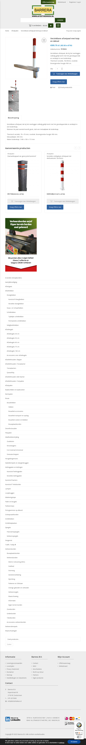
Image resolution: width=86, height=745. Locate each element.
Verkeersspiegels (12, 536)
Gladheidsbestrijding (12, 437)
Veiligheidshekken (13, 325)
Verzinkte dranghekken (16, 304)
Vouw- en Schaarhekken (15, 308)
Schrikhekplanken (11, 523)
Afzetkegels (9, 329)
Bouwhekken (11, 403)
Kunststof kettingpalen (14, 471)
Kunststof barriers (11, 480)
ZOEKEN (60, 20)
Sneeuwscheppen (13, 454)
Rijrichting (11, 579)
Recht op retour (38, 672)
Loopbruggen (9, 493)
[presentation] (75, 148)
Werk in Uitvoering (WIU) (16, 562)
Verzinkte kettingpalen (14, 476)
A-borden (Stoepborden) (13, 278)
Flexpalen (8, 433)
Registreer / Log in (75, 2)
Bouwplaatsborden (14, 424)
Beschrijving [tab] (13, 118)
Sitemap (9, 675)
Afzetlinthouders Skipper (13, 360)
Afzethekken (9, 291)
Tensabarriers (11, 368)
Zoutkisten (10, 441)
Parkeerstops (9, 506)
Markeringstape (10, 497)
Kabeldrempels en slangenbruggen (17, 463)
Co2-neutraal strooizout (15, 450)
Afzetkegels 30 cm (13, 334)
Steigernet (8, 540)
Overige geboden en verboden (18, 588)
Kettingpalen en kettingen (14, 467)
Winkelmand (62, 2)
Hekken (10, 407)
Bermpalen (9, 394)
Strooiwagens (11, 446)
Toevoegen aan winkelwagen (67, 74)
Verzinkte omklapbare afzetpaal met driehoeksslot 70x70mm (59, 157)
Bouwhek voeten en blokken (18, 420)
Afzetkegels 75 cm (13, 347)
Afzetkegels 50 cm (13, 338)
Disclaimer (10, 672)
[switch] (79, 737)
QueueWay (10, 372)
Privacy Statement (13, 669)
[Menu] (82, 722)
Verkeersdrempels (11, 626)
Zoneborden (11, 609)
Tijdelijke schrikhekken (15, 317)
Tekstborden (11, 618)
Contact (35, 663)
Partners (36, 675)
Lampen (8, 489)
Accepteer (74, 742)
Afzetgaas (8, 286)
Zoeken (9, 644)
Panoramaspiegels (13, 532)
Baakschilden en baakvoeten (15, 390)
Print (53, 87)
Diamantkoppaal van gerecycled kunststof (21, 156)
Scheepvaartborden (11, 515)
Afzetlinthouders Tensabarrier (15, 364)
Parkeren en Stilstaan (15, 583)
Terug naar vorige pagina (73, 31)
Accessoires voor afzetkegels (17, 355)
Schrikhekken (11, 312)
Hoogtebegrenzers (11, 459)
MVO (34, 666)
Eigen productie (38, 678)
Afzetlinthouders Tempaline (14, 381)
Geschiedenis (37, 669)
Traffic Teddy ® (10, 545)
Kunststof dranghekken (16, 299)
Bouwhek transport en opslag (18, 416)
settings (61, 743)
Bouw (7, 398)
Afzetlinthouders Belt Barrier (15, 377)
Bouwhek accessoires (15, 411)
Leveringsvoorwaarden (14, 663)
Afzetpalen (14, 31)
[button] (44, 40)
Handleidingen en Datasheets (17, 678)
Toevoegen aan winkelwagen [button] (25, 201)
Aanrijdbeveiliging (11, 282)
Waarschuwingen (11, 631)
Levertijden (10, 666)
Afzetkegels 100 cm (13, 351)
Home (7, 31)
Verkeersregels (13, 592)
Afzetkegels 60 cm (13, 342)
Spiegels (8, 527)
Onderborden (11, 614)
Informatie (12, 601)
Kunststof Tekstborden (13, 484)
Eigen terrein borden (15, 605)
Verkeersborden (10, 549)
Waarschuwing (13, 596)
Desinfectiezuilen (11, 428)
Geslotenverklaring (14, 575)
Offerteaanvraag (48, 2)
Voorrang (11, 570)
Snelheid (11, 566)
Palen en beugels (11, 502)
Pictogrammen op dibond (14, 510)
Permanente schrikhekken (17, 321)
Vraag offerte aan (59, 82)
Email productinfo (66, 87)
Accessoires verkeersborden (16, 622)
